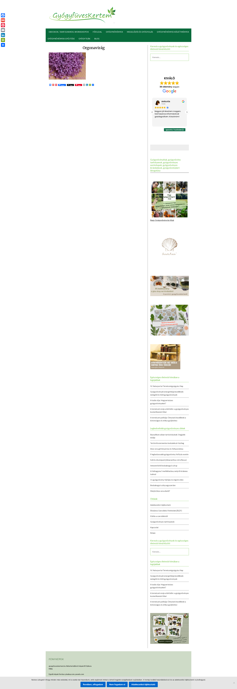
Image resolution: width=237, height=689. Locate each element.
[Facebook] (2, 15)
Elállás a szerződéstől (159, 516)
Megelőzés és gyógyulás (140, 32)
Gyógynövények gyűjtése (61, 39)
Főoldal (97, 32)
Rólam (152, 533)
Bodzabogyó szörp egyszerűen (163, 485)
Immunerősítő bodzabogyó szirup (163, 465)
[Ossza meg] (2, 44)
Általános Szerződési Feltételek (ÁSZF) (166, 511)
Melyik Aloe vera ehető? (160, 491)
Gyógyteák (84, 39)
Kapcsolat (154, 527)
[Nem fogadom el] (234, 683)
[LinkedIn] (2, 35)
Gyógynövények (114, 32)
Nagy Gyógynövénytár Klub (162, 220)
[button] (187, 112)
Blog (96, 39)
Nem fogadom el (117, 684)
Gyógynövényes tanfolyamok (162, 522)
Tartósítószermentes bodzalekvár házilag (167, 443)
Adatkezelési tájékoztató (160, 505)
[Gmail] (2, 20)
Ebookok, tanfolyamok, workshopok (69, 32)
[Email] (2, 30)
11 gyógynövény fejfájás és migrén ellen (166, 480)
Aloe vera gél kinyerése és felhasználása (166, 449)
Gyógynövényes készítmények (173, 32)
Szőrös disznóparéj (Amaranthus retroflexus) (168, 460)
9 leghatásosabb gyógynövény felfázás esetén (169, 454)
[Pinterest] (2, 25)
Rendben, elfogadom (93, 684)
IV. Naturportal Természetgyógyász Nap (166, 386)
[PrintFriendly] (2, 40)
